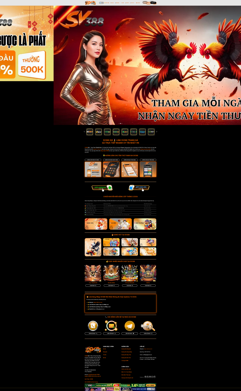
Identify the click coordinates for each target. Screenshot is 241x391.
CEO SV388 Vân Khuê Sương (91, 338)
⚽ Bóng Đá (117, 2)
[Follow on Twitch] (155, 333)
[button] (84, 88)
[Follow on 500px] (152, 333)
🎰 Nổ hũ (127, 2)
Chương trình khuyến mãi (127, 334)
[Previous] (6, 43)
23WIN (89, 332)
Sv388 (124, 345)
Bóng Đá (105, 308)
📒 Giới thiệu (106, 2)
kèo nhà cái (98, 332)
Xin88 (86, 332)
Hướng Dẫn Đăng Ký (126, 305)
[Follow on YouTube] (150, 333)
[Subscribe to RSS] (148, 333)
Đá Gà (104, 305)
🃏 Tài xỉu (122, 2)
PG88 (98, 330)
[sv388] (91, 3)
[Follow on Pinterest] (145, 333)
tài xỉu (93, 332)
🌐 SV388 (101, 2)
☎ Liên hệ (138, 2)
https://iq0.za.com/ (148, 305)
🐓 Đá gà (112, 2)
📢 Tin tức (132, 2)
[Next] (234, 43)
